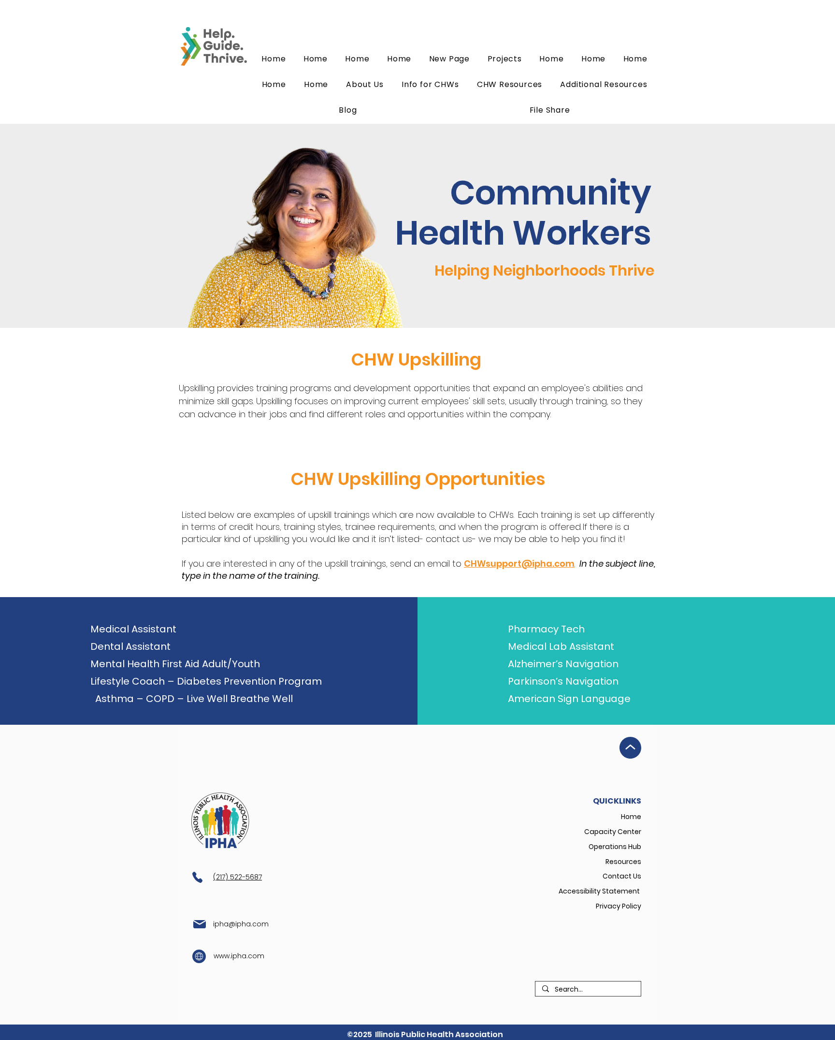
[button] (509, 84)
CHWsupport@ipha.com (519, 563)
